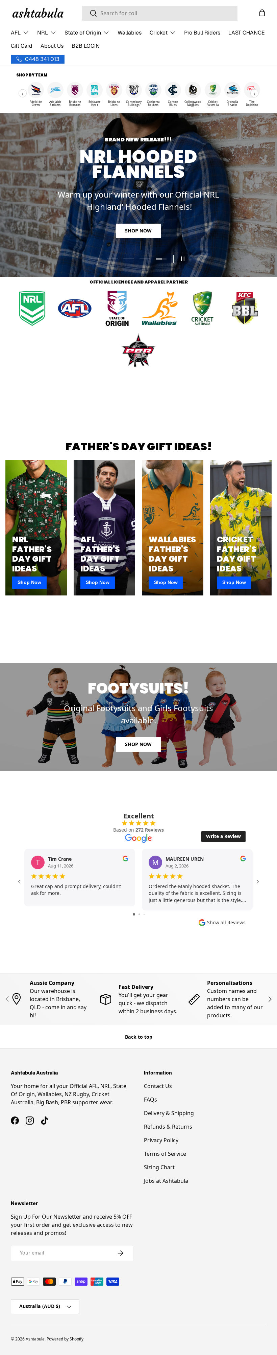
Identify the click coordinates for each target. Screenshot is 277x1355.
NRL (105, 1086)
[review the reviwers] (125, 859)
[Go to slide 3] (144, 914)
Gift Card (21, 45)
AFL (93, 1086)
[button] (262, 12)
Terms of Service (165, 1153)
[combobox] (159, 13)
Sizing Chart (159, 1167)
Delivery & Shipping (169, 1113)
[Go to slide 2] (139, 914)
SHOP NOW (138, 230)
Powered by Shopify (65, 1339)
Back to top (138, 1037)
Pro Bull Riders (202, 32)
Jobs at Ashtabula (166, 1180)
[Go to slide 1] (134, 914)
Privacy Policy (161, 1140)
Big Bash (47, 1102)
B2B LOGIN (86, 45)
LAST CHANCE (246, 32)
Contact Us (158, 1086)
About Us (52, 45)
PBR (66, 1102)
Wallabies (130, 32)
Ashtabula (35, 1339)
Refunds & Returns (168, 1126)
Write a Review (223, 836)
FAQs (150, 1099)
